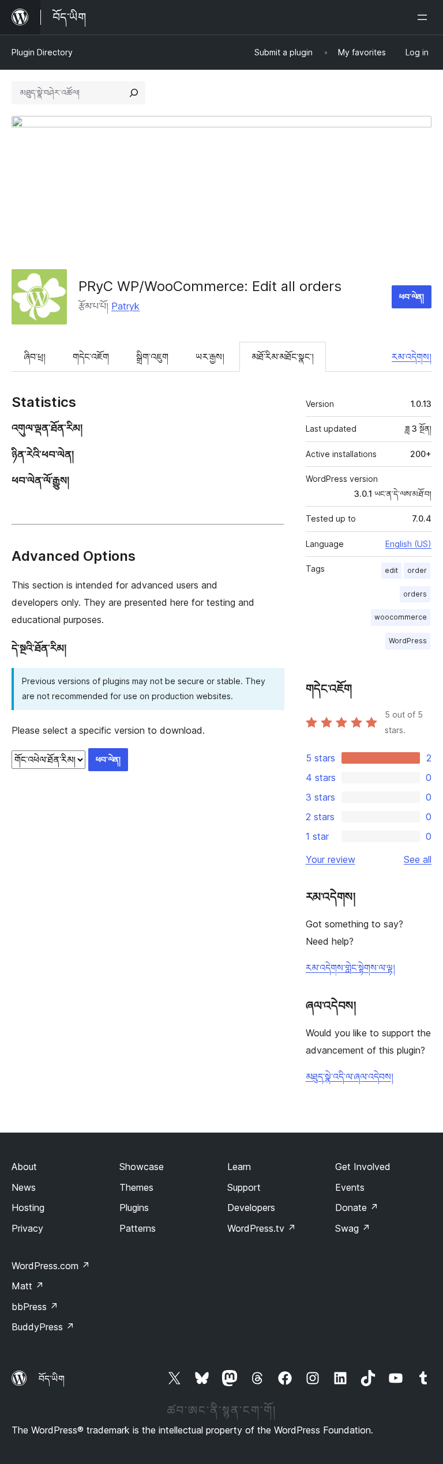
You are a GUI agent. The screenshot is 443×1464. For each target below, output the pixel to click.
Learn (239, 1166)
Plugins (134, 1207)
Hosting (28, 1207)
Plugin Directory (42, 52)
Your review (330, 859)
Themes (136, 1187)
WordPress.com (51, 1265)
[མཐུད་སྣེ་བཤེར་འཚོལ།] (133, 92)
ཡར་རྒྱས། (210, 357)
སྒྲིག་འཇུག (152, 357)
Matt (28, 1286)
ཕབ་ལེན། (411, 296)
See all (417, 859)
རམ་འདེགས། (411, 357)
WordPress (408, 640)
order (417, 570)
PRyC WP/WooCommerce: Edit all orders (209, 286)
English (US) (408, 544)
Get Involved (363, 1166)
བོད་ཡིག (52, 1378)
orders (415, 594)
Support (244, 1187)
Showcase (141, 1166)
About (24, 1166)
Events (350, 1187)
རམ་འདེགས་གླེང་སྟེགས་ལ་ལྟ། (350, 968)
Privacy (27, 1228)
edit (391, 570)
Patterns (137, 1228)
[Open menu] (424, 17)
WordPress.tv (261, 1228)
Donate (356, 1207)
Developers (251, 1207)
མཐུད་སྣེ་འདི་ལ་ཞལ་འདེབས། (349, 1076)
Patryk (125, 306)
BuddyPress (43, 1327)
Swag (352, 1228)
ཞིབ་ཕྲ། (35, 357)
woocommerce (400, 617)
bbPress (35, 1306)
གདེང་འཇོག (91, 357)
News (24, 1187)
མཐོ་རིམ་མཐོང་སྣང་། (282, 357)
